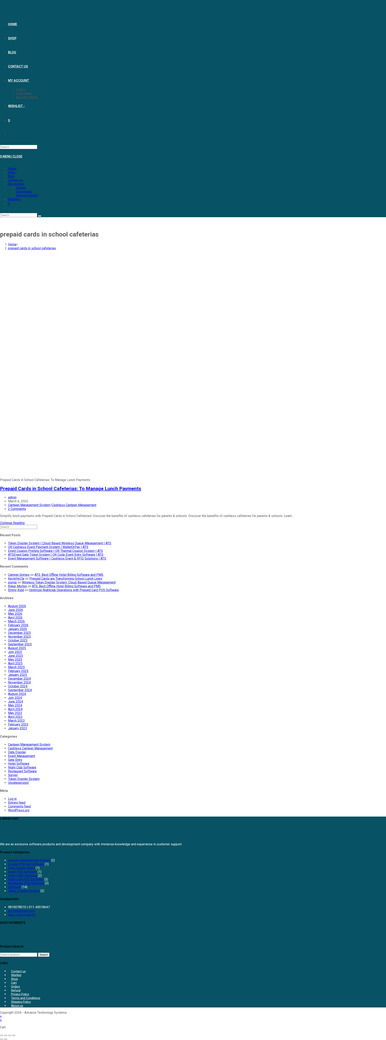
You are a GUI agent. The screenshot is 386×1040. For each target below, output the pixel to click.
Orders (21, 188)
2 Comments (17, 509)
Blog (11, 176)
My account (16, 184)
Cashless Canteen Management (74, 505)
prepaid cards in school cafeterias (32, 248)
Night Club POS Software (25, 879)
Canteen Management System (29, 505)
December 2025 (19, 633)
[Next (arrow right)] (5, 1039)
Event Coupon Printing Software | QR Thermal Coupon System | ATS (55, 551)
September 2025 (20, 644)
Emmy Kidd (16, 590)
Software (14, 887)
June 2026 (15, 610)
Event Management (21, 756)
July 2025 (15, 652)
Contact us (15, 180)
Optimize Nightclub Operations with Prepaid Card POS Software (74, 590)
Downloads (24, 191)
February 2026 (18, 625)
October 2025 (17, 640)
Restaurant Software (22, 771)
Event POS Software (22, 872)
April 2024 (15, 709)
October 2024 (17, 686)
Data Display (17, 752)
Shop (11, 172)
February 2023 (18, 724)
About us (17, 1005)
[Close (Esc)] (13, 1035)
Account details (27, 195)
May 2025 (15, 659)
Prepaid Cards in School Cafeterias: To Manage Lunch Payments (70, 488)
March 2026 (16, 621)
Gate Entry (15, 760)
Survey (13, 775)
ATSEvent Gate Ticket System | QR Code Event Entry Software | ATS (55, 555)
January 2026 (17, 629)
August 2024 (17, 694)
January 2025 (17, 675)
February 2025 (18, 671)
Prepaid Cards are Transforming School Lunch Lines (65, 578)
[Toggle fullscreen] (5, 1035)
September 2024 (20, 690)
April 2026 (15, 617)
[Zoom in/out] (1, 1035)
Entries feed (16, 803)
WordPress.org (18, 810)
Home (12, 169)
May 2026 (15, 614)
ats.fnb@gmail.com (21, 911)
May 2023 (15, 713)
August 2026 (17, 606)
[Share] (9, 1035)
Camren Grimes (19, 575)
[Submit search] (39, 216)
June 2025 (15, 656)
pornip (12, 582)
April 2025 (15, 663)
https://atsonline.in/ (22, 915)
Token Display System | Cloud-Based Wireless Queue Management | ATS (59, 543)
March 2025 (16, 667)
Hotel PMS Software (22, 875)
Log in (12, 799)
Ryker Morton (17, 586)
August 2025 (17, 648)
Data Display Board (21, 868)
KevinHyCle (16, 578)
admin (12, 497)
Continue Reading (12, 523)
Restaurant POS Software (26, 883)
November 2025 (19, 637)
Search (44, 954)
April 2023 (15, 717)
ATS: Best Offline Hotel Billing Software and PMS (69, 575)
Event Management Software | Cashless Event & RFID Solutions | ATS (57, 558)
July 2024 (15, 698)
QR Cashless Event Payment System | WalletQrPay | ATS (48, 547)
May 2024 (15, 705)
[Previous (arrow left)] (1, 1039)
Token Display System (24, 779)
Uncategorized (18, 783)
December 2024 (19, 679)
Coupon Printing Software (26, 864)
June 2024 (15, 701)
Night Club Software (22, 767)
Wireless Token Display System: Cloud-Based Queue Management (69, 582)
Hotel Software (18, 764)
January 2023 (17, 728)
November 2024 (19, 682)
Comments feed (19, 806)
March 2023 (16, 721)
